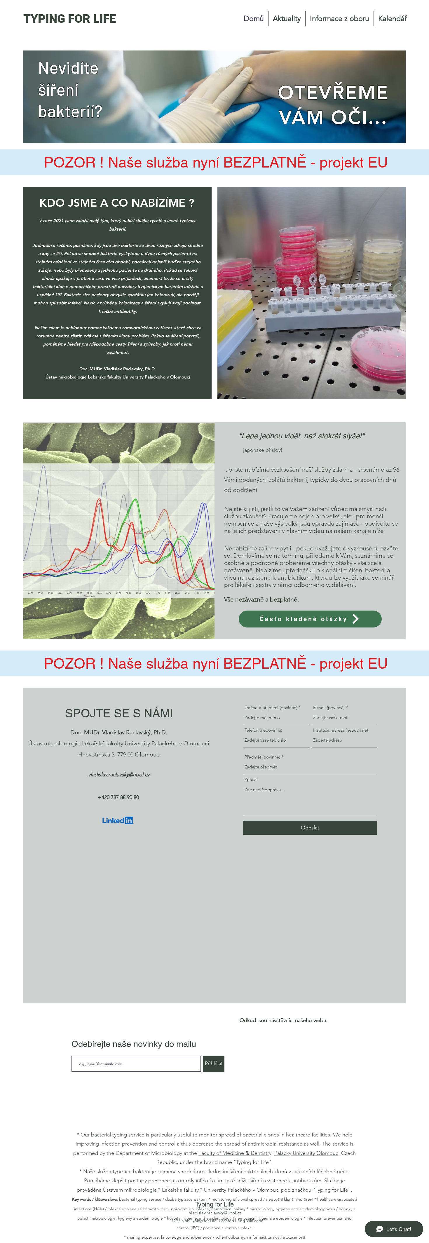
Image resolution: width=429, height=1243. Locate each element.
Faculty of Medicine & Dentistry (234, 1153)
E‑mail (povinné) (329, 707)
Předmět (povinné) (262, 757)
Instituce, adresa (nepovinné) (340, 730)
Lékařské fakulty (180, 1190)
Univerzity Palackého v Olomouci (242, 1190)
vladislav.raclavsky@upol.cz (215, 1213)
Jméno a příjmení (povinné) (271, 707)
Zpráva (251, 779)
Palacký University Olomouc (306, 1153)
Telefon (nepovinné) (263, 730)
